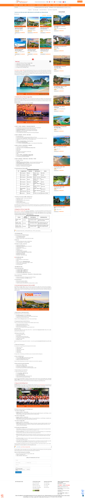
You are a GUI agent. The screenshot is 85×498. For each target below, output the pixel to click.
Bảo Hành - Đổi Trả (36, 484)
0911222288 (57, 1)
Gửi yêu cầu (18, 472)
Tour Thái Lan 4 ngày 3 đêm (52, 9)
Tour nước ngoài (46, 484)
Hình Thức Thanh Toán (36, 485)
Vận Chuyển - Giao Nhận (37, 487)
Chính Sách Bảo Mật (36, 488)
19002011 (52, 1)
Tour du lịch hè (46, 487)
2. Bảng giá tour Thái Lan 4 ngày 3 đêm (23, 64)
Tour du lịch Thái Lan (43, 9)
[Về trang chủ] (21, 1)
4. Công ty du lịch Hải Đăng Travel (22, 67)
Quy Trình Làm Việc (36, 482)
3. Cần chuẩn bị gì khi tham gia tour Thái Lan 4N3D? (25, 65)
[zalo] (83, 493)
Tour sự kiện (46, 485)
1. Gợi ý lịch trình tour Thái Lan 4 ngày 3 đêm (24, 63)
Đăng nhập (80, 1)
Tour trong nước (46, 482)
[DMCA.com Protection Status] (36, 490)
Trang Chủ (29, 9)
